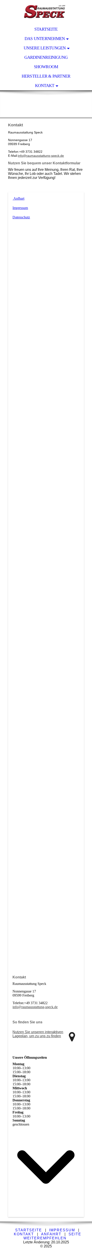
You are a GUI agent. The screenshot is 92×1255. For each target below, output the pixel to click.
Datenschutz (21, 217)
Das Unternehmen (45, 38)
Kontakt (44, 85)
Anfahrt (51, 1234)
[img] (46, 12)
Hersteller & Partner (46, 76)
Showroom (46, 66)
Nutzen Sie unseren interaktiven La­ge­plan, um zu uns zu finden (38, 1034)
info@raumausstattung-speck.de (41, 155)
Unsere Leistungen (45, 48)
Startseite (46, 29)
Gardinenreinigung (46, 57)
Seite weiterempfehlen (52, 1236)
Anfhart (18, 198)
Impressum (20, 208)
